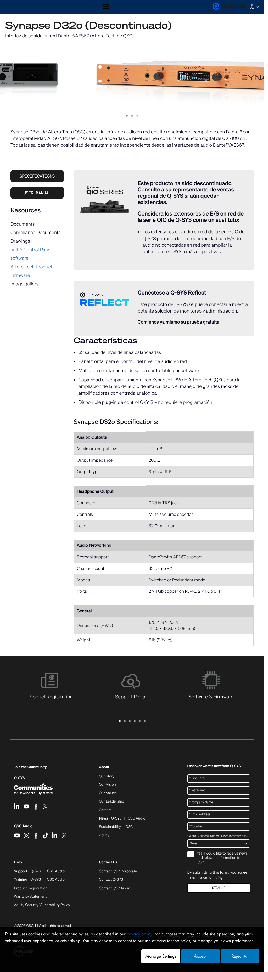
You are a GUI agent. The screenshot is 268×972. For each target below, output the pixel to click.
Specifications (37, 176)
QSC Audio (23, 827)
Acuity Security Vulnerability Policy (42, 905)
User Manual (37, 193)
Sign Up (218, 888)
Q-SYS (19, 778)
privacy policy (210, 877)
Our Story (106, 776)
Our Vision (107, 784)
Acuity (104, 835)
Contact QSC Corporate (118, 871)
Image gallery (24, 284)
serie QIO (228, 232)
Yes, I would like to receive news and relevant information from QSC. (222, 858)
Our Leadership (111, 801)
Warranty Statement (30, 896)
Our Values (107, 793)
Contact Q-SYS (111, 879)
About (104, 767)
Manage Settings (160, 956)
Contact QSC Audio (114, 888)
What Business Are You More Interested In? (217, 836)
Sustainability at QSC (116, 826)
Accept (200, 956)
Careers (105, 810)
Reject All (240, 956)
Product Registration (30, 888)
